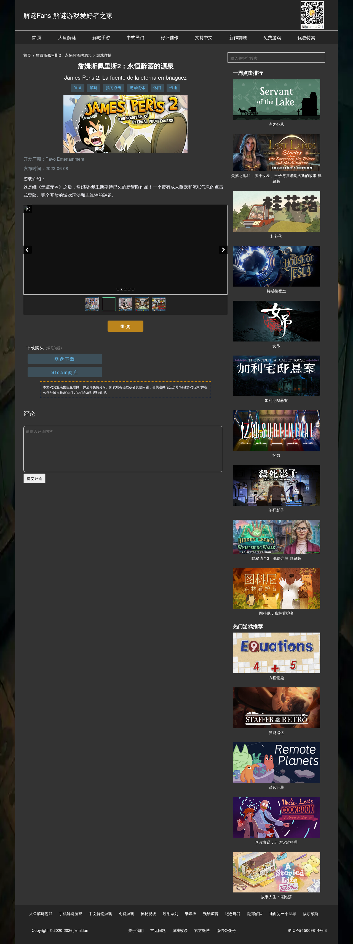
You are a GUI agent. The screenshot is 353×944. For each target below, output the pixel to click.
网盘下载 (64, 359)
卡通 (173, 87)
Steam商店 (65, 372)
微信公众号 (226, 930)
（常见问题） (54, 347)
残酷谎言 (210, 913)
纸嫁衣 (190, 913)
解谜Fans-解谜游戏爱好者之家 (68, 15)
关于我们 (136, 930)
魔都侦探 (255, 913)
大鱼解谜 (67, 37)
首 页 (37, 37)
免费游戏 (272, 37)
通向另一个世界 (282, 913)
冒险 (78, 87)
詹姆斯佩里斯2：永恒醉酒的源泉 (64, 55)
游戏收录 (180, 930)
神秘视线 (148, 913)
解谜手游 (101, 37)
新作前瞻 (238, 37)
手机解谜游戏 (70, 913)
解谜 (94, 87)
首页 (27, 55)
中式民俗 (135, 37)
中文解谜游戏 (100, 913)
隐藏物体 (137, 87)
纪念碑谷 (232, 913)
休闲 (157, 87)
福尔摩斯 (310, 913)
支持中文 (204, 37)
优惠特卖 (306, 37)
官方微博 (202, 930)
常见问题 (158, 930)
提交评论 (34, 478)
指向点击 (113, 87)
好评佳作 (169, 37)
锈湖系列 (170, 913)
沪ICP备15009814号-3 (307, 930)
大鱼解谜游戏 (40, 913)
